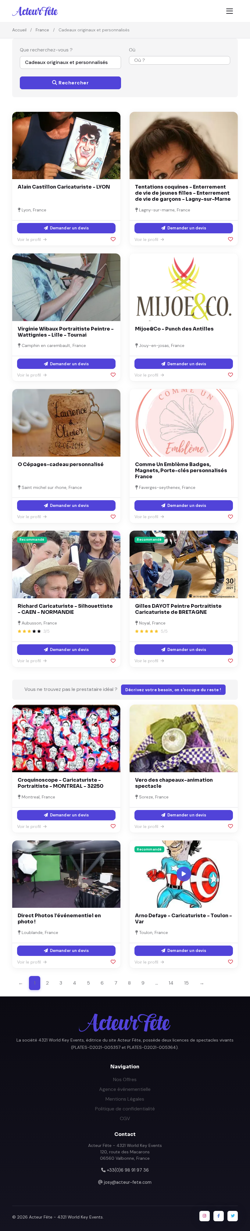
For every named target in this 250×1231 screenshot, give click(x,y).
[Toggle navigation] (229, 11)
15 (186, 983)
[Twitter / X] (232, 1216)
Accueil (19, 30)
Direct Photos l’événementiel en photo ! (59, 918)
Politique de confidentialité (125, 1108)
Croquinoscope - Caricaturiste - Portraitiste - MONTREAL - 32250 (60, 783)
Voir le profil (29, 239)
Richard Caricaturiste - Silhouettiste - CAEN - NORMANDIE (65, 609)
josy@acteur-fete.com (128, 1182)
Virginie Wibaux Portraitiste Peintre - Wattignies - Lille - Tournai (66, 332)
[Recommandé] (66, 564)
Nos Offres (125, 1079)
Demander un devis (69, 228)
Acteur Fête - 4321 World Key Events (66, 1217)
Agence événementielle (125, 1089)
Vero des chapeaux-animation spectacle (174, 783)
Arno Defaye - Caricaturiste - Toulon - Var (183, 918)
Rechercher (73, 83)
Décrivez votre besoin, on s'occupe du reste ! (173, 689)
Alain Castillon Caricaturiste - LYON (64, 187)
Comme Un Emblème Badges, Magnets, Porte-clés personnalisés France (181, 470)
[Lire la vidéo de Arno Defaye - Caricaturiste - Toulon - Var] (184, 874)
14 (171, 983)
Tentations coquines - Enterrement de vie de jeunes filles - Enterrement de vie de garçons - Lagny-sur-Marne (183, 193)
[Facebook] (218, 1216)
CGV (125, 1118)
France (42, 30)
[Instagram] (204, 1216)
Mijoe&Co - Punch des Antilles (174, 329)
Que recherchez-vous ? (46, 50)
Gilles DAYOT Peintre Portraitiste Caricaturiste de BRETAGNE (178, 609)
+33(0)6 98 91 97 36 (128, 1170)
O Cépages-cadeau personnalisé (61, 464)
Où (132, 50)
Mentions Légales (124, 1099)
